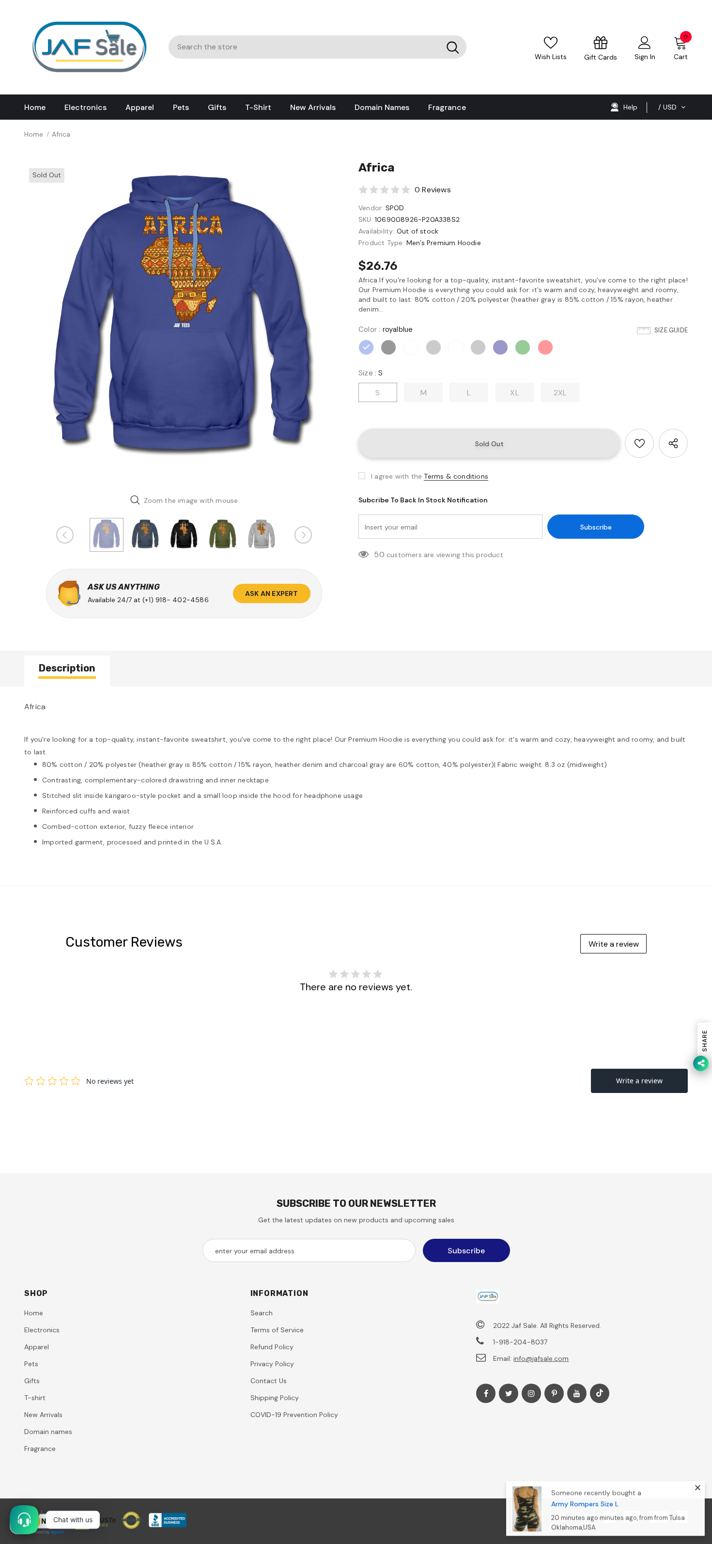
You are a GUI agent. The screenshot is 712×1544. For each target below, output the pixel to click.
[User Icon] (644, 42)
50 (379, 554)
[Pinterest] (554, 1393)
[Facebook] (485, 1393)
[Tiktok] (599, 1393)
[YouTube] (577, 1393)
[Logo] (89, 47)
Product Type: (381, 242)
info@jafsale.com (541, 1358)
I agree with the (396, 476)
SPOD (395, 207)
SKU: (365, 219)
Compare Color (311, 472)
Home (33, 134)
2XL (560, 393)
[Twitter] (508, 1393)
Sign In (645, 56)
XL (514, 393)
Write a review (613, 944)
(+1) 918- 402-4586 (175, 599)
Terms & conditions (456, 476)
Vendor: (370, 207)
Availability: (376, 231)
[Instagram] (531, 1393)
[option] (184, 323)
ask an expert (271, 593)
